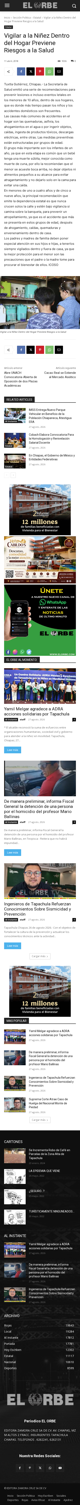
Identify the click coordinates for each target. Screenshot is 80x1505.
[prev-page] (6, 475)
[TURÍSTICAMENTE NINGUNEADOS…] (15, 1217)
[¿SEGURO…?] (15, 1196)
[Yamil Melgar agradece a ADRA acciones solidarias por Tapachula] (40, 686)
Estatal (37, 17)
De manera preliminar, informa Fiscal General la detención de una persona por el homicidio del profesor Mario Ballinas (39, 809)
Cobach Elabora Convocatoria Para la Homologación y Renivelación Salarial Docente (51, 438)
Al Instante (11, 421)
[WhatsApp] (49, 71)
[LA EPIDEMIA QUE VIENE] (15, 1176)
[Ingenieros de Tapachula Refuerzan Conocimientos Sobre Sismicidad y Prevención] (40, 881)
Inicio (7, 17)
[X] (30, 71)
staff (22, 719)
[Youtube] (60, 1468)
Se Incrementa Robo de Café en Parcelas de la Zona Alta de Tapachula (49, 1154)
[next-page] (13, 475)
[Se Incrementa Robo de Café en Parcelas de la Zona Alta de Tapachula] (15, 1155)
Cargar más (38, 956)
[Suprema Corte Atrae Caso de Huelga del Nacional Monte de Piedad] (15, 1104)
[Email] (59, 71)
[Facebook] (21, 71)
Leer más (12, 749)
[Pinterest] (40, 71)
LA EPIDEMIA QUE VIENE (44, 1171)
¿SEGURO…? (37, 1191)
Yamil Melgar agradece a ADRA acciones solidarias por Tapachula (36, 711)
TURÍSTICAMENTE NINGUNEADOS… (51, 1211)
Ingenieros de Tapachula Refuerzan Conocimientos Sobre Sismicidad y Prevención (37, 909)
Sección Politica (22, 17)
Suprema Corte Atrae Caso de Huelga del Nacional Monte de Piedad (48, 1103)
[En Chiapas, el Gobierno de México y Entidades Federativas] (15, 461)
